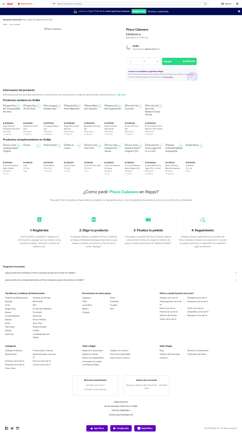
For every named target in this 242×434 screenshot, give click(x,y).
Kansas (8, 312)
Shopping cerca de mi (14, 365)
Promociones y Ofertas (43, 350)
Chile (84, 301)
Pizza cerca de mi (167, 308)
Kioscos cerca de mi (42, 361)
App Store (99, 428)
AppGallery (146, 428)
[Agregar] (18, 106)
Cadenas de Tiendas (42, 298)
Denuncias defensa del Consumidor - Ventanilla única (146, 386)
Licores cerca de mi (42, 365)
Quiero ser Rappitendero (93, 358)
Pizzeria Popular (40, 327)
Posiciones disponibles (120, 354)
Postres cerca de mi (169, 312)
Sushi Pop (9, 334)
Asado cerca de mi (168, 319)
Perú (112, 309)
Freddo (36, 330)
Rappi (5, 24)
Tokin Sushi (10, 327)
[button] (26, 4)
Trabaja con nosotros (119, 350)
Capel (29, 20)
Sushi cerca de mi (195, 308)
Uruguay (85, 312)
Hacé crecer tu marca (119, 358)
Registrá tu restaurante (92, 350)
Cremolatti (37, 312)
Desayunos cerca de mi (197, 301)
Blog (162, 350)
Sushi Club (37, 323)
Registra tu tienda (90, 354)
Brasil (112, 298)
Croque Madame (12, 316)
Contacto (164, 358)
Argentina (86, 298)
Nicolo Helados (39, 319)
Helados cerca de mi (169, 298)
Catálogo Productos (13, 350)
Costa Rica (87, 305)
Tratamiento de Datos (196, 354)
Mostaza (8, 301)
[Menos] (130, 61)
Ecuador (113, 305)
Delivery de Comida (168, 315)
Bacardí (39, 20)
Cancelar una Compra (95, 385)
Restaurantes (11, 354)
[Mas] (157, 61)
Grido (7, 305)
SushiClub (37, 316)
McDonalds (38, 301)
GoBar (136, 46)
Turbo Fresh (10, 368)
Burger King (10, 309)
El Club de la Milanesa (42, 309)
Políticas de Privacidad (169, 354)
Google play (123, 428)
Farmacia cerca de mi (14, 361)
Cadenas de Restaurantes (16, 298)
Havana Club (47, 20)
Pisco (24, 20)
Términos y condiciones (158, 11)
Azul (34, 20)
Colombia (114, 301)
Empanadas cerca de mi (198, 312)
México (85, 309)
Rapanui (8, 319)
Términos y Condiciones (197, 350)
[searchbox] (129, 4)
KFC (34, 305)
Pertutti (8, 330)
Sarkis (7, 323)
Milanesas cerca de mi (197, 315)
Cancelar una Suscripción (95, 389)
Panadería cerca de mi (197, 298)
